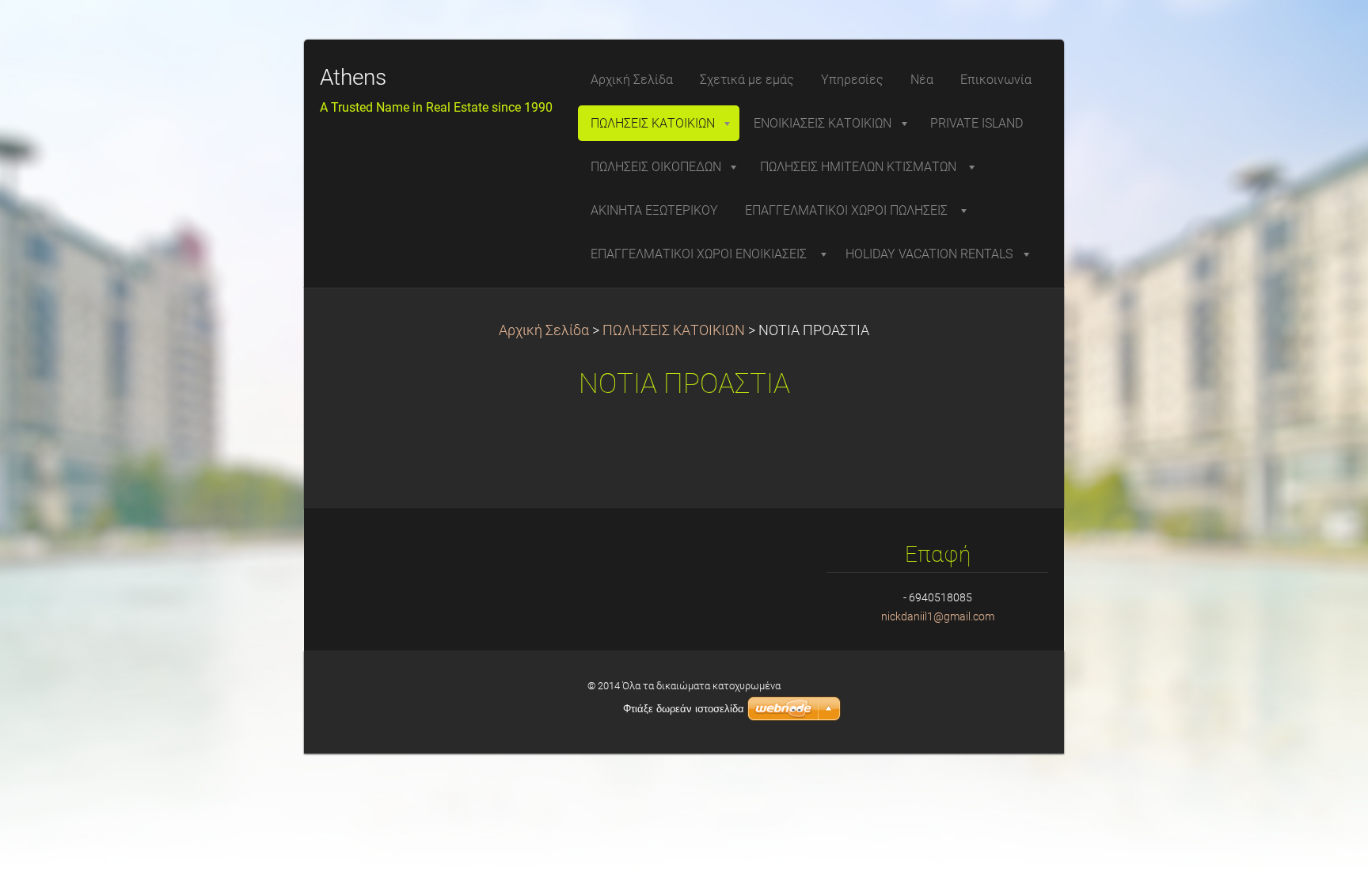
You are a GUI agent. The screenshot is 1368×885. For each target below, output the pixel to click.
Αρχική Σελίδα (544, 330)
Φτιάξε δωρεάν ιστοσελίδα (683, 709)
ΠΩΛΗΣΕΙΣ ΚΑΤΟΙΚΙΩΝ (673, 330)
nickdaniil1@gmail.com (937, 616)
